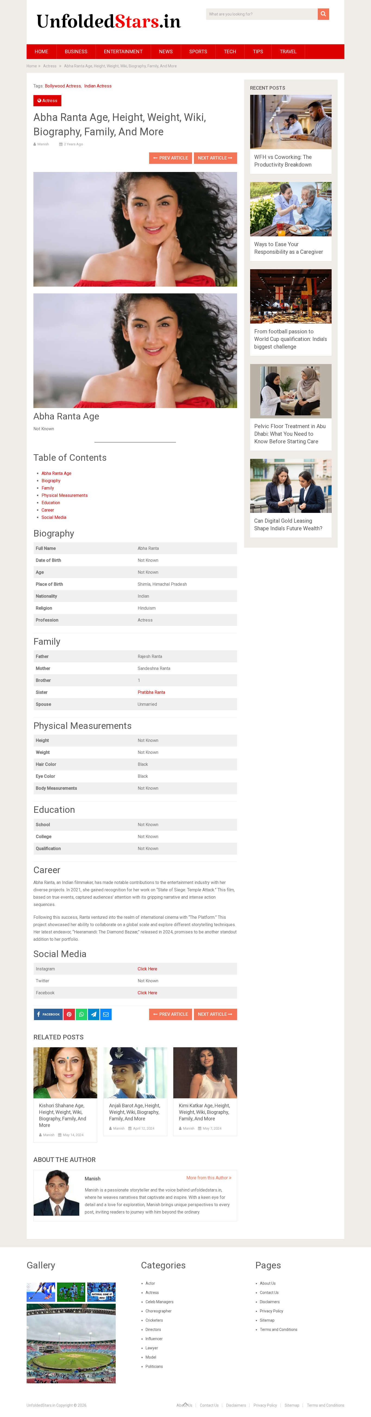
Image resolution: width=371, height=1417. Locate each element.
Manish (43, 144)
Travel (288, 51)
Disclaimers (270, 1302)
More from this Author (207, 1177)
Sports (198, 51)
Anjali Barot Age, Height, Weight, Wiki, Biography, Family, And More (134, 1112)
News (166, 51)
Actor (150, 1283)
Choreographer (159, 1311)
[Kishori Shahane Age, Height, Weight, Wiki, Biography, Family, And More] (65, 1073)
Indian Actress (98, 86)
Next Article (213, 158)
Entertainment (123, 51)
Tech (230, 51)
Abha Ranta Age (56, 473)
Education (51, 502)
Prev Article (173, 158)
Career (48, 510)
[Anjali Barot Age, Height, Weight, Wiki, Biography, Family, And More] (135, 1073)
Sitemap (267, 1320)
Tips (258, 51)
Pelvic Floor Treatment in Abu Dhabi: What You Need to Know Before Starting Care (290, 434)
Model (151, 1357)
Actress (49, 100)
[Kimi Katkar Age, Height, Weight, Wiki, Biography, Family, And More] (205, 1073)
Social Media (54, 517)
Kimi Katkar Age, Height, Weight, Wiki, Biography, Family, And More (204, 1112)
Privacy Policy (271, 1311)
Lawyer (152, 1348)
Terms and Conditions (278, 1329)
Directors (153, 1329)
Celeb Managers (160, 1302)
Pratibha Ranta (151, 692)
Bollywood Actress (63, 86)
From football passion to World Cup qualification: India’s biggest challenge (290, 339)
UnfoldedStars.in (41, 1405)
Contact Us (269, 1292)
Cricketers (154, 1320)
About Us (268, 1283)
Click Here (147, 968)
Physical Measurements (65, 495)
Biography (51, 480)
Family (48, 488)
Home (41, 51)
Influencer (154, 1339)
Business (76, 51)
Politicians (154, 1366)
